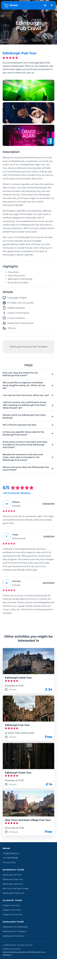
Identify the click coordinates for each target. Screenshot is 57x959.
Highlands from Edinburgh (15, 927)
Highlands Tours (13, 922)
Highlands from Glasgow (14, 931)
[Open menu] (52, 5)
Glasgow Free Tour (11, 905)
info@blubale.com (11, 853)
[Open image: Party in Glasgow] (28, 90)
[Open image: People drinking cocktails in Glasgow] (28, 112)
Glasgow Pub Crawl (12, 910)
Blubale (6, 848)
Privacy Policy (9, 862)
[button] (28, 374)
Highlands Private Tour (13, 936)
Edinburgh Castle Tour (13, 884)
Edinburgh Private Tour (13, 893)
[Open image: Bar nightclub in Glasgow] (28, 135)
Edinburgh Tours (13, 870)
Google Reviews (14, 623)
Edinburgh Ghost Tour (13, 879)
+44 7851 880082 (10, 858)
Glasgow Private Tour (13, 914)
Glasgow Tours (12, 900)
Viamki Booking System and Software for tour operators (24, 953)
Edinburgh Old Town (12, 875)
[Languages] (45, 5)
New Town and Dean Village (15, 888)
